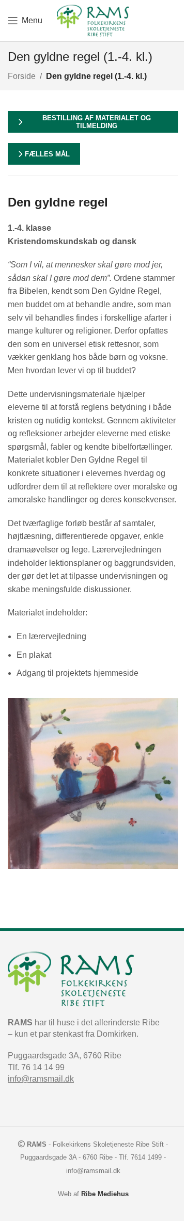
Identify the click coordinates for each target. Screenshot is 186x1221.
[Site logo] (93, 19)
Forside (22, 76)
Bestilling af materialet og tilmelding (96, 122)
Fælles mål (47, 154)
